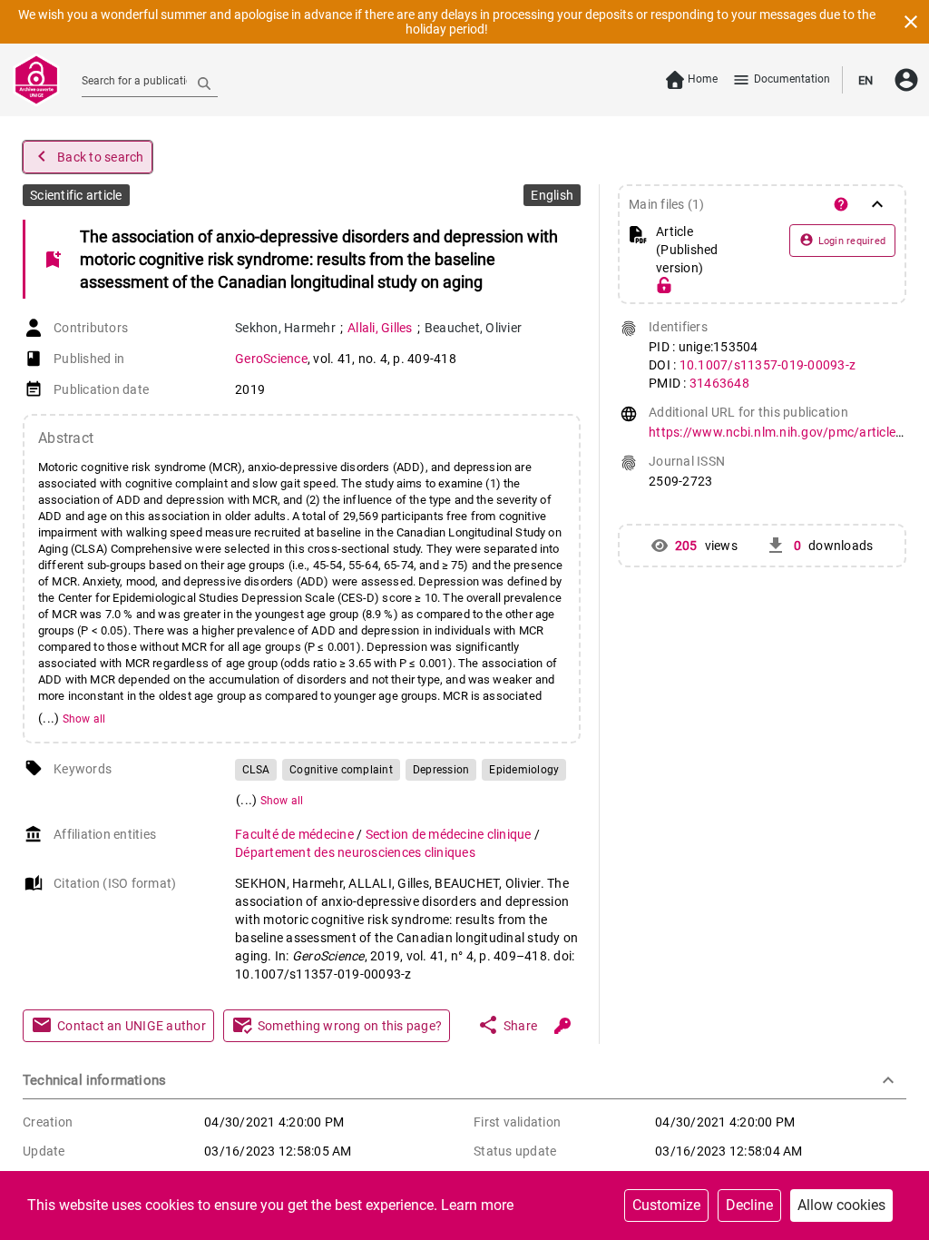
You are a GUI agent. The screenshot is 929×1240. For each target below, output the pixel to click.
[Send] (204, 82)
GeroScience (271, 358)
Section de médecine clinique (450, 834)
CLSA (255, 769)
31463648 (719, 383)
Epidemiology (524, 769)
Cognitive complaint (341, 769)
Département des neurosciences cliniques (355, 852)
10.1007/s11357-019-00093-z (768, 365)
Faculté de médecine (296, 834)
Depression (441, 769)
